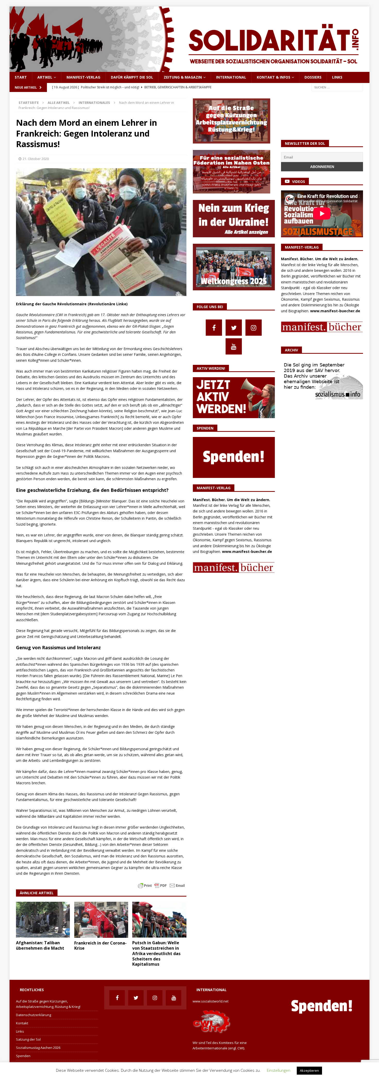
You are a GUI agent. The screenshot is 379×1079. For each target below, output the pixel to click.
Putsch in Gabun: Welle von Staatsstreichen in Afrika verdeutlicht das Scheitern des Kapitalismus (156, 953)
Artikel (44, 77)
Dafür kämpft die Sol (132, 77)
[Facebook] (214, 327)
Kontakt (22, 1023)
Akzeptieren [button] (309, 1070)
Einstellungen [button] (278, 1070)
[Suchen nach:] (337, 87)
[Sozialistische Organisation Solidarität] (190, 68)
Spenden (23, 1055)
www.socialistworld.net (210, 1001)
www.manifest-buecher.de (247, 551)
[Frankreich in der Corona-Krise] (101, 920)
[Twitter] (234, 327)
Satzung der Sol (28, 1039)
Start (21, 77)
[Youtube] (234, 346)
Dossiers (313, 77)
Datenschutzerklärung (33, 1015)
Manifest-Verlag (83, 77)
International (231, 77)
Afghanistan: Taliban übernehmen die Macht (40, 945)
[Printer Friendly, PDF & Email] (161, 885)
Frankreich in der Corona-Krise (100, 945)
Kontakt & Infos (273, 77)
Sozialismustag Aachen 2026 (38, 1047)
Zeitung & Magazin (183, 77)
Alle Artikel (59, 102)
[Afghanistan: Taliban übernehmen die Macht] (43, 920)
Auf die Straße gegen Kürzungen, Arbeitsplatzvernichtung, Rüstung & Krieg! (48, 1004)
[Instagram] (253, 327)
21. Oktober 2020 (36, 158)
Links (337, 77)
